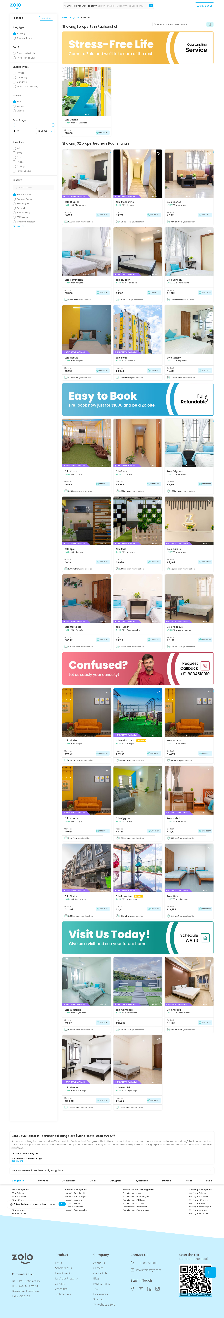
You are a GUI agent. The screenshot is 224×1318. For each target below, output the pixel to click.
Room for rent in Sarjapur (133, 1203)
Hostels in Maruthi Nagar (75, 1196)
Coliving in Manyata (198, 1210)
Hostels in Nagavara (73, 1200)
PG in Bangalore (20, 1189)
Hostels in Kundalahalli (75, 1193)
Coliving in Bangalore (200, 1189)
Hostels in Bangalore (76, 1189)
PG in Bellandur (18, 1193)
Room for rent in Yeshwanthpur (136, 1210)
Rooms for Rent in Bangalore (138, 1189)
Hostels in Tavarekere (74, 1207)
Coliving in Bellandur (198, 1193)
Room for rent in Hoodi (132, 1193)
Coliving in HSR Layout (198, 1200)
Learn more (48, 1204)
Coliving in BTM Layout (198, 1196)
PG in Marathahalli (20, 1213)
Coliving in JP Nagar (198, 1203)
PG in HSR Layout (19, 1200)
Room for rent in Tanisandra (135, 1207)
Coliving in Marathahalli (199, 1213)
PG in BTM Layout (19, 1196)
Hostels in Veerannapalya (76, 1210)
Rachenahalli (86, 18)
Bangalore (74, 18)
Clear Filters (46, 18)
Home (64, 18)
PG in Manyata (18, 1210)
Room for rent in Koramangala (136, 1196)
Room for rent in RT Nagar (134, 1200)
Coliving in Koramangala (200, 1207)
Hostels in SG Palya (73, 1203)
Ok (62, 1204)
